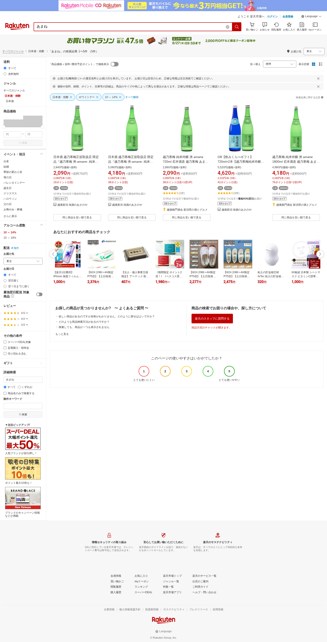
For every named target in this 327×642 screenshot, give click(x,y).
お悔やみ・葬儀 (13, 209)
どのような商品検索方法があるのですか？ (84, 321)
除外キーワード (13, 399)
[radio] (5, 68)
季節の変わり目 (13, 172)
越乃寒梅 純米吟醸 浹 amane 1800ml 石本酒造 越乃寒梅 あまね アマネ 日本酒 (296, 161)
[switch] (39, 294)
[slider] (3, 127)
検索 (24, 142)
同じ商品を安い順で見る (77, 217)
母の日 (8, 177)
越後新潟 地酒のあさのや (72, 204)
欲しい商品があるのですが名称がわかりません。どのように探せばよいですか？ (107, 316)
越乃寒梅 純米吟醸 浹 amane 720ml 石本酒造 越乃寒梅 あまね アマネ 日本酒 (185, 161)
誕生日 (8, 188)
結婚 (6, 166)
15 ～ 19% (10, 237)
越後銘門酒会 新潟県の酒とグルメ (187, 209)
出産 (6, 161)
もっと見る (62, 334)
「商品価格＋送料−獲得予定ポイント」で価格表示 (79, 64)
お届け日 (9, 268)
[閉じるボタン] (318, 78)
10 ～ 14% (10, 232)
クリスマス (10, 193)
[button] (311, 16)
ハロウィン (10, 198)
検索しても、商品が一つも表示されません (84, 327)
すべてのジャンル (13, 51)
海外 (16, 248)
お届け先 (9, 253)
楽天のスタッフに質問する (212, 318)
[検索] (236, 26)
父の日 (8, 204)
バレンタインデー (14, 182)
